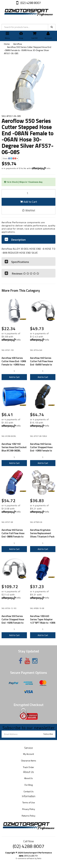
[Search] (51, 27)
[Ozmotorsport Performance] (28, 12)
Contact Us (29, 791)
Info (49, 168)
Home (7, 44)
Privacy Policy (28, 809)
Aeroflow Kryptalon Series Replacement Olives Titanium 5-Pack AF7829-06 (42, 535)
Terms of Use (28, 802)
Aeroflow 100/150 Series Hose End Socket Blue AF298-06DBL (14, 447)
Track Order (28, 767)
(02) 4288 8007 (30, 2)
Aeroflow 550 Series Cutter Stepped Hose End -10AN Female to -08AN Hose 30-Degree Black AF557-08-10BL (42, 450)
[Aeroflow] (23, 319)
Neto (39, 858)
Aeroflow (17, 44)
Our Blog (28, 784)
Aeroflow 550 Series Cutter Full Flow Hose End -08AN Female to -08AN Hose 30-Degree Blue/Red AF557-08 (13, 536)
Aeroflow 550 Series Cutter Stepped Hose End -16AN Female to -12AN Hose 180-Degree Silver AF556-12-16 (14, 622)
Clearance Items (28, 760)
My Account (28, 754)
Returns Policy (28, 815)
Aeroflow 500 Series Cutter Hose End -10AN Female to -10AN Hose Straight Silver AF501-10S (14, 364)
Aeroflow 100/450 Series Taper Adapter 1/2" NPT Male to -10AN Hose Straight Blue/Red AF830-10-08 (42, 622)
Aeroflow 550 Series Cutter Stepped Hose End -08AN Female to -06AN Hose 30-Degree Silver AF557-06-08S (27, 50)
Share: (5, 158)
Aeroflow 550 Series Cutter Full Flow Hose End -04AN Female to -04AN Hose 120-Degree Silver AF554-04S (42, 364)
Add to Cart (30, 202)
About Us (28, 778)
